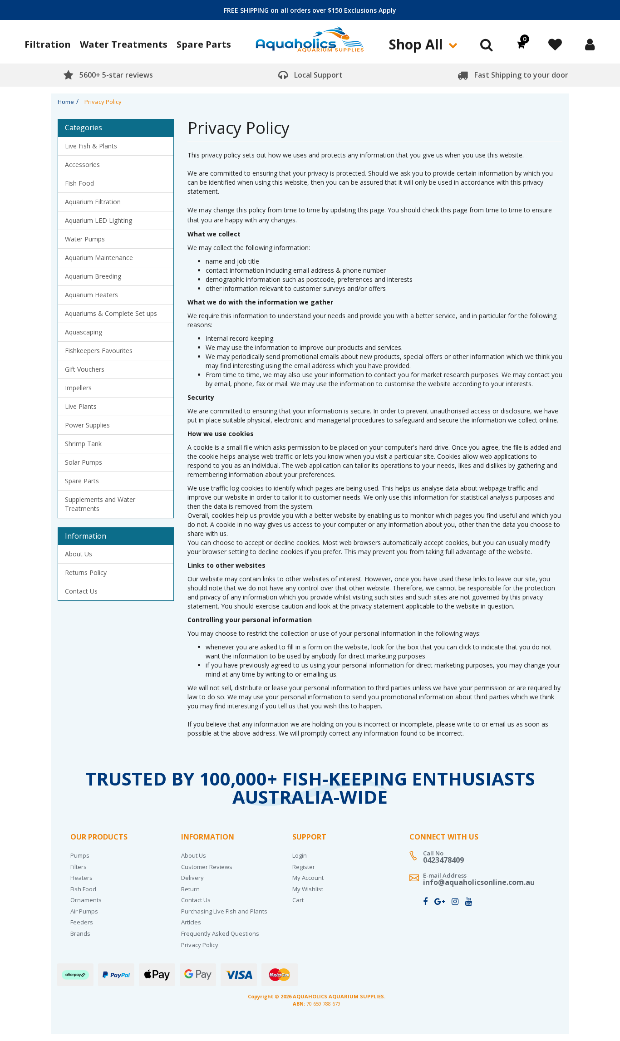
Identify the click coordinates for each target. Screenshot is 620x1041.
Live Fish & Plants (91, 146)
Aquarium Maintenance (99, 257)
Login (299, 855)
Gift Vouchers (84, 369)
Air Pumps (84, 911)
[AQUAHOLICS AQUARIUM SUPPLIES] (310, 43)
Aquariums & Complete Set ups (111, 313)
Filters (78, 867)
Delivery (192, 878)
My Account (308, 878)
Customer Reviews (206, 867)
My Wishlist (307, 889)
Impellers (78, 387)
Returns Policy (86, 572)
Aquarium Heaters (91, 294)
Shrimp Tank (83, 443)
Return (190, 889)
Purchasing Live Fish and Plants (224, 911)
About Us (78, 554)
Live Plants (81, 406)
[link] (425, 901)
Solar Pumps (83, 462)
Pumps (79, 855)
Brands (80, 933)
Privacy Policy (199, 945)
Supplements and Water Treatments (100, 504)
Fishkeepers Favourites (99, 350)
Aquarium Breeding (93, 276)
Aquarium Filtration (93, 201)
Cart (298, 900)
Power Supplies (87, 425)
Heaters (81, 878)
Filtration (48, 44)
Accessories (82, 164)
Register (303, 867)
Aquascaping (83, 332)
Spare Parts (204, 44)
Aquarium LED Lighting (98, 220)
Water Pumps (85, 239)
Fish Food (79, 183)
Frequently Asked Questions (220, 933)
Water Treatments (123, 44)
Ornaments (86, 900)
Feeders (81, 922)
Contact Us (81, 591)
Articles (191, 922)
